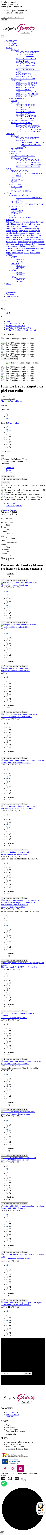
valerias (29, 250)
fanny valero (23, 231)
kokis (21, 237)
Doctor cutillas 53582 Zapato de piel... (16, 1305)
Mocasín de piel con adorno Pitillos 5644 (17, 808)
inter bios (9, 235)
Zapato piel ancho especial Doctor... (15, 1064)
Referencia (5, 512)
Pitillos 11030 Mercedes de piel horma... (16, 717)
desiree (18, 228)
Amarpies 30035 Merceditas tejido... (15, 627)
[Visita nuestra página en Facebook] (5, 1471)
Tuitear (8, 470)
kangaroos (10, 237)
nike (7, 244)
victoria (35, 250)
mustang (25, 242)
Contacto (9, 1417)
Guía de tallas (13, 423)
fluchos (32, 231)
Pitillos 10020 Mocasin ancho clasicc (15, 1259)
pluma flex (36, 246)
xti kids (26, 253)
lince (8, 239)
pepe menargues (12, 246)
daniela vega (11, 228)
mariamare (31, 239)
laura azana (33, 237)
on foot (24, 244)
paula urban (40, 244)
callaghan (31, 224)
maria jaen (23, 239)
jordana (38, 235)
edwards (15, 231)
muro (20, 242)
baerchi (29, 222)
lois (11, 239)
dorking (36, 228)
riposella (22, 248)
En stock (4, 514)
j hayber (23, 235)
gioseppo (21, 233)
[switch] (40, 1513)
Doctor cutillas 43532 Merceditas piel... (16, 762)
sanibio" (32, 248)
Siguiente (13, 358)
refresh (15, 248)
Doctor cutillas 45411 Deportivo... (14, 1208)
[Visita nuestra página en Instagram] (13, 1471)
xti (22, 253)
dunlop (8, 231)
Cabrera (24, 224)
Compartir (10, 468)
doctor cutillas (27, 228)
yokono (33, 253)
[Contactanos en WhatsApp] (4, 1486)
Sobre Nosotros (12, 1412)
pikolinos (22, 246)
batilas (8, 224)
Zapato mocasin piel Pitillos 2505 (14, 854)
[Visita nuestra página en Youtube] (20, 1471)
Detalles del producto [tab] (14, 506)
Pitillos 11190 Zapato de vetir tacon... (15, 1114)
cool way (16, 226)
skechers (39, 248)
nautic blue (39, 242)
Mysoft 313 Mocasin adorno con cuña (15, 671)
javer (29, 235)
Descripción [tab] (10, 503)
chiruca (38, 224)
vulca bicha (16, 253)
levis (40, 237)
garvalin (9, 233)
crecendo (37, 226)
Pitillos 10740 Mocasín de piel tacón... (16, 1160)
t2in (17, 250)
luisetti (15, 239)
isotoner (16, 235)
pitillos (29, 246)
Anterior (4, 358)
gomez (28, 233)
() (12, 296)
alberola (16, 222)
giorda (15, 233)
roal (27, 248)
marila (38, 239)
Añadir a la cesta (8, 476)
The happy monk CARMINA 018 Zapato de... (19, 967)
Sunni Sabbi (10, 250)
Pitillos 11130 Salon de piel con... (14, 1018)
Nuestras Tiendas (12, 1415)
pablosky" (31, 244)
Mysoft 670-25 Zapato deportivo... (14, 585)
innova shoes (36, 233)
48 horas (9, 222)
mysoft (32, 242)
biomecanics (16, 224)
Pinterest (9, 472)
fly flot (37, 231)
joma (33, 235)
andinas (23, 222)
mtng (15, 242)
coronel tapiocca (27, 226)
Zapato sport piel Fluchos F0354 (13, 907)
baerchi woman (38, 222)
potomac (9, 248)
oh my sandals (15, 244)
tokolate (22, 250)
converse (9, 226)
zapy (38, 253)
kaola (16, 237)
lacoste (26, 237)
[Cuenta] (2, 288)
